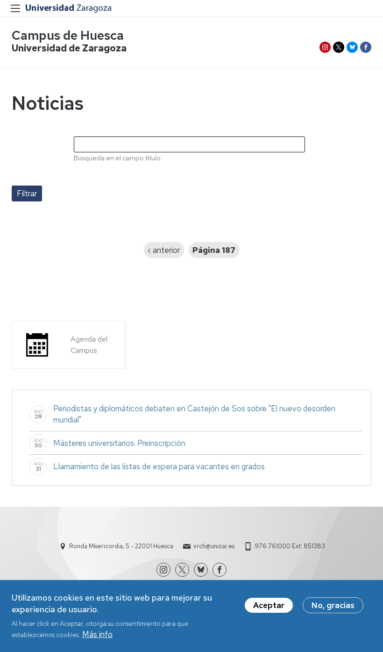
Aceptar (268, 605)
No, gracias (333, 605)
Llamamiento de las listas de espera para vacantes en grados (159, 466)
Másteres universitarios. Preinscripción (119, 443)
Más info (97, 634)
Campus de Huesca (68, 35)
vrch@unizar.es (213, 546)
